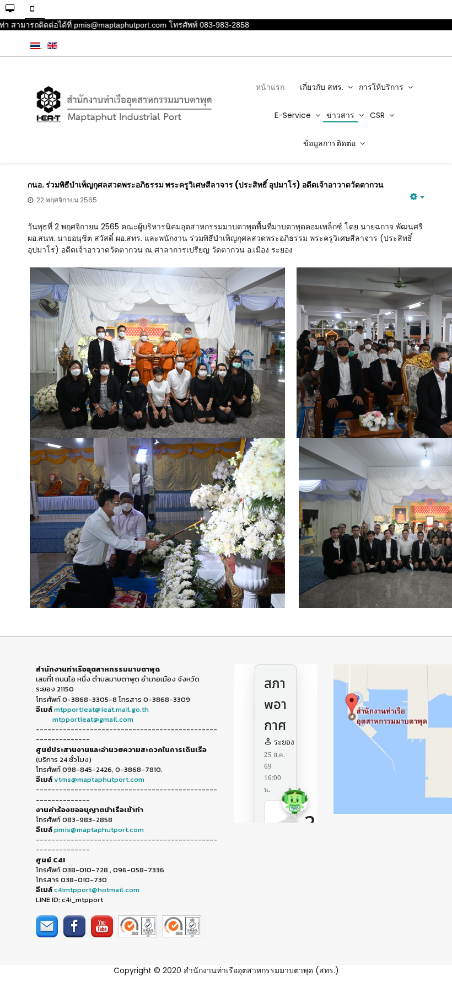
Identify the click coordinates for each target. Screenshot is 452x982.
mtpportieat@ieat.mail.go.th (101, 709)
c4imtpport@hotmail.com (96, 889)
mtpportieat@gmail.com (92, 719)
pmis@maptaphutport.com (99, 829)
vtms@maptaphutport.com (99, 779)
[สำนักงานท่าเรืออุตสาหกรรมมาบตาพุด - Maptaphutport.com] (123, 104)
